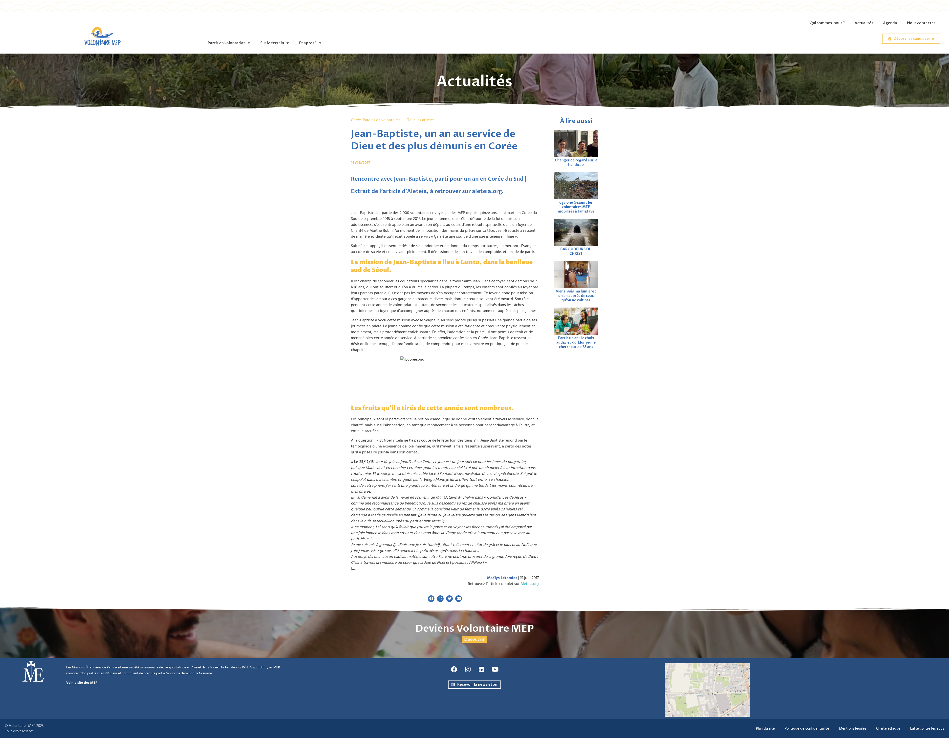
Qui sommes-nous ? (827, 22)
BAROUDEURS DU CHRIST (576, 251)
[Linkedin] (481, 669)
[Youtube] (495, 669)
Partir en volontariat (226, 42)
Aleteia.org (529, 583)
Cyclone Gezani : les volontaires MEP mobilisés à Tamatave (576, 207)
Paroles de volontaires (381, 120)
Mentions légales (852, 728)
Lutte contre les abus (927, 728)
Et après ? (308, 42)
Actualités (864, 22)
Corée (356, 120)
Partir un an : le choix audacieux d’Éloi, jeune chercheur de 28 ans (576, 342)
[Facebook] (454, 669)
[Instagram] (468, 669)
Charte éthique (888, 728)
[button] (431, 598)
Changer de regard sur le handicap (576, 162)
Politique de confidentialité (807, 728)
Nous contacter (921, 22)
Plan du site (765, 728)
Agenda (890, 22)
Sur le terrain (272, 42)
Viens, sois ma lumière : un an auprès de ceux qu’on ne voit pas (576, 296)
